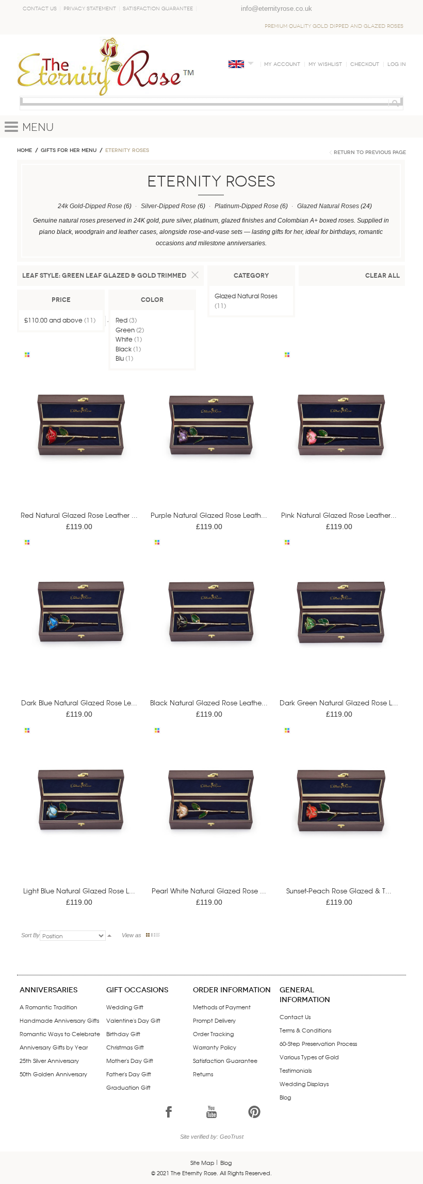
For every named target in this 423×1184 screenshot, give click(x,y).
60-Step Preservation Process (318, 1043)
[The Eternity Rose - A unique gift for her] (105, 66)
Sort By (30, 935)
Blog (285, 1097)
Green (125, 329)
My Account (282, 64)
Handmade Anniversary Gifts (59, 1020)
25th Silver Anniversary (49, 1060)
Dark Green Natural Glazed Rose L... (339, 702)
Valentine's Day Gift (133, 1020)
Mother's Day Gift (129, 1060)
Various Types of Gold (309, 1057)
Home (24, 150)
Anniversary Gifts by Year (54, 1047)
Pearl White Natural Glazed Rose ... (209, 890)
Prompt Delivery (214, 1020)
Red (121, 320)
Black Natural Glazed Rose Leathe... (209, 702)
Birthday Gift (123, 1033)
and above (53, 320)
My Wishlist (325, 64)
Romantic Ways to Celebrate (60, 1033)
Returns (203, 1074)
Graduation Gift (128, 1087)
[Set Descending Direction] (109, 935)
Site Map (202, 1162)
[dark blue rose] (81, 628)
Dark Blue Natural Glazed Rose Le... (79, 702)
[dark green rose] (341, 628)
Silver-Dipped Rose (168, 206)
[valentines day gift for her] (81, 440)
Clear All (382, 275)
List (157, 935)
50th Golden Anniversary (53, 1074)
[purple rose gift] (211, 440)
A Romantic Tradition (48, 1007)
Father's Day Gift (128, 1074)
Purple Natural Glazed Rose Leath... (209, 515)
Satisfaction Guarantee (158, 8)
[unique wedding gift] (81, 815)
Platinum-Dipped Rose (247, 206)
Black (124, 348)
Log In (396, 64)
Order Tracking (213, 1033)
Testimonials (296, 1070)
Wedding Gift (124, 1007)
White (124, 339)
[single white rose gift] (211, 815)
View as (131, 935)
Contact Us (40, 8)
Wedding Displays (304, 1083)
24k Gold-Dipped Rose (90, 206)
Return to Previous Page (370, 152)
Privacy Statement (89, 8)
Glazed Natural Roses (328, 206)
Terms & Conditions (305, 1030)
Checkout (364, 64)
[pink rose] (341, 440)
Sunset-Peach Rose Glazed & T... (339, 890)
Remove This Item (195, 275)
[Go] (394, 103)
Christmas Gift (125, 1047)
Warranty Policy (214, 1047)
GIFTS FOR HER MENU (68, 150)
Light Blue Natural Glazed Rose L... (79, 890)
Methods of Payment (222, 1007)
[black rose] (211, 628)
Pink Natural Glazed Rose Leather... (339, 515)
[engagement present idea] (341, 815)
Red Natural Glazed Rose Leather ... (79, 515)
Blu (120, 358)
